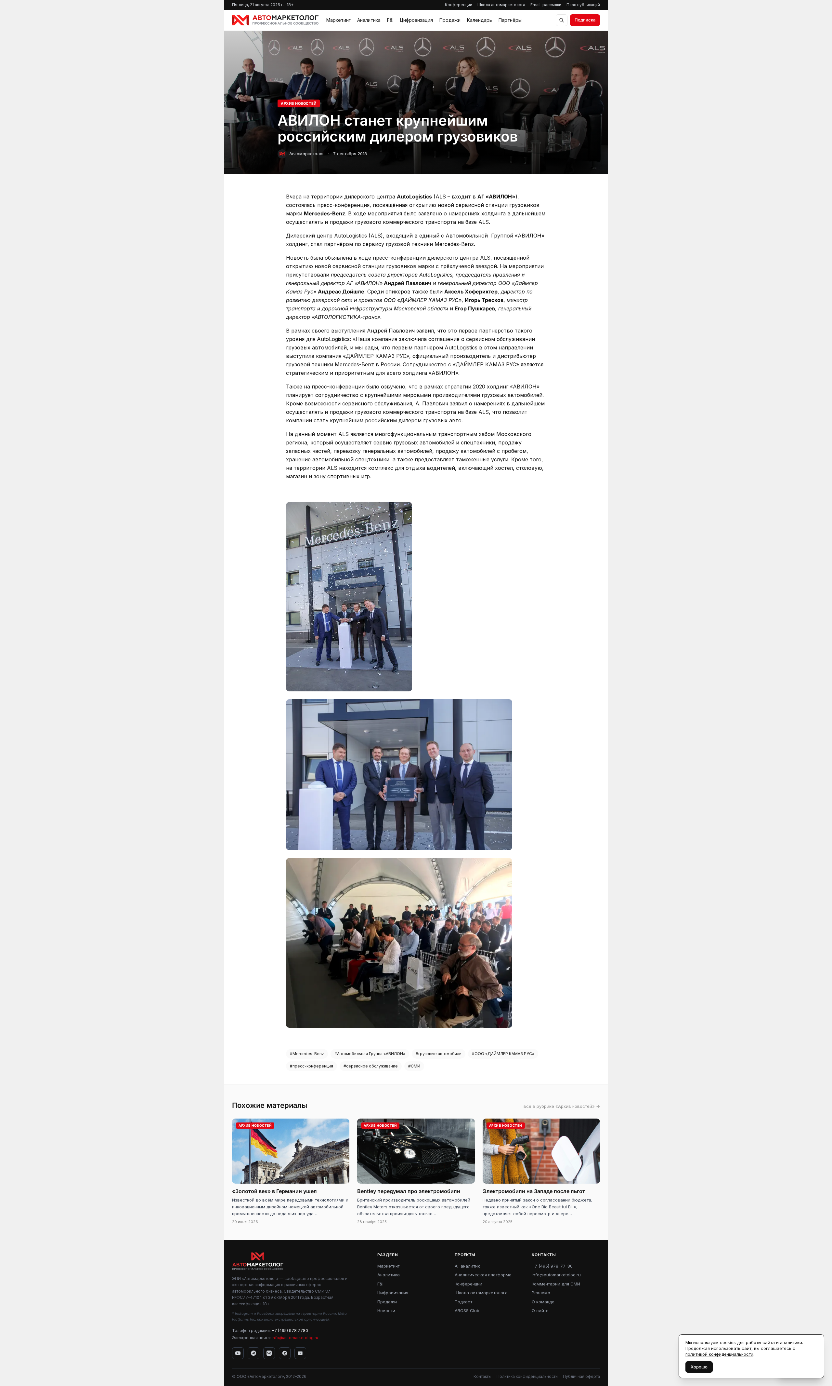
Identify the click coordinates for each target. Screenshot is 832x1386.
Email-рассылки (545, 4)
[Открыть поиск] (561, 20)
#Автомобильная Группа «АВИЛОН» (369, 1053)
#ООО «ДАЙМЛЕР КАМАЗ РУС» (503, 1053)
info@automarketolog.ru (295, 1337)
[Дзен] (285, 1353)
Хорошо (699, 1366)
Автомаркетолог (306, 153)
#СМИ (414, 1066)
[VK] (269, 1353)
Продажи (450, 20)
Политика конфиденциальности (527, 1376)
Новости (386, 1310)
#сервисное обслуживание (371, 1066)
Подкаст (463, 1301)
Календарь (479, 20)
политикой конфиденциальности (719, 1354)
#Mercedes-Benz (307, 1053)
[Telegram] (253, 1353)
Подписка (585, 19)
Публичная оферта (581, 1376)
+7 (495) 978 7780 (290, 1330)
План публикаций (583, 4)
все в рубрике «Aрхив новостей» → (562, 1106)
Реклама (541, 1292)
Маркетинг (338, 20)
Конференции (458, 4)
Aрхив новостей (299, 103)
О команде (543, 1301)
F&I (390, 20)
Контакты (482, 1376)
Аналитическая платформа (483, 1274)
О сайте (540, 1310)
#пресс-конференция (311, 1066)
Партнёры (510, 20)
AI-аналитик (467, 1266)
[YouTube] (238, 1353)
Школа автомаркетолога (501, 4)
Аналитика (369, 20)
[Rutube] (300, 1353)
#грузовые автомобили (439, 1053)
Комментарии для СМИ (556, 1283)
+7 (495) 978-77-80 (552, 1266)
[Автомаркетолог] (275, 20)
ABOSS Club (467, 1310)
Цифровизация (416, 20)
